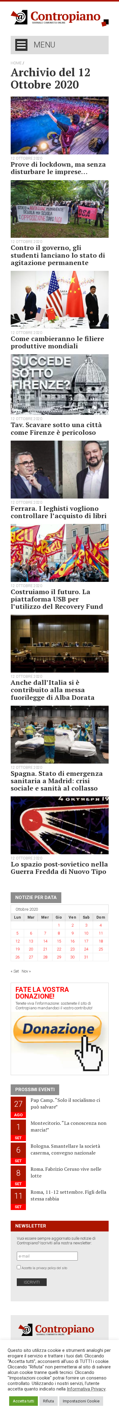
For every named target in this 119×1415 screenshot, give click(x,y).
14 (45, 941)
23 (72, 949)
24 (86, 949)
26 (17, 957)
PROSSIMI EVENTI (35, 1089)
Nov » (26, 971)
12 (17, 941)
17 (86, 941)
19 (17, 949)
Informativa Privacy (86, 1389)
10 (86, 933)
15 (59, 941)
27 (31, 957)
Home (16, 63)
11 (101, 933)
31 (86, 957)
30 (72, 957)
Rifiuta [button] (48, 1401)
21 (45, 949)
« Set (15, 971)
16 (72, 941)
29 (59, 957)
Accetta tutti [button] (23, 1401)
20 (31, 949)
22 (59, 949)
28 (45, 957)
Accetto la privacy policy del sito (44, 1268)
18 (101, 941)
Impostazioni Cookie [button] (81, 1401)
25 (101, 949)
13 (31, 941)
